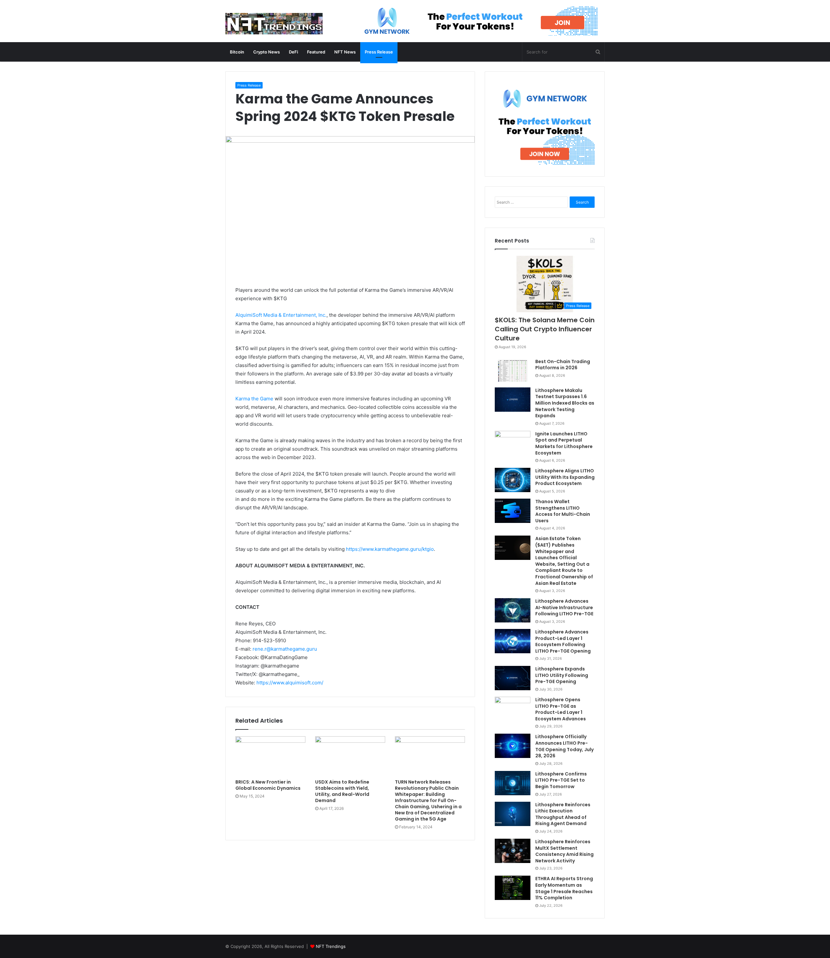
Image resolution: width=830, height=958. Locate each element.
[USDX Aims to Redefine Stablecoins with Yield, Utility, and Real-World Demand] (350, 756)
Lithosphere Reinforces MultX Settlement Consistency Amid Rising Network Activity (564, 851)
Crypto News (266, 51)
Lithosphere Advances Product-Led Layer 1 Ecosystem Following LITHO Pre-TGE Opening (563, 641)
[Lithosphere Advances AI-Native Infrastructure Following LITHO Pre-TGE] (512, 610)
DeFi (293, 51)
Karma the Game (254, 399)
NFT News (345, 51)
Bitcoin (237, 51)
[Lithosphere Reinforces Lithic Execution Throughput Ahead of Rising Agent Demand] (512, 814)
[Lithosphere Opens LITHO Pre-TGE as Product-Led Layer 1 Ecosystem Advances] (512, 709)
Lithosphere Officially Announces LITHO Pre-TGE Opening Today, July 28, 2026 (564, 746)
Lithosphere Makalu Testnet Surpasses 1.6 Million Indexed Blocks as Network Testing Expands (564, 403)
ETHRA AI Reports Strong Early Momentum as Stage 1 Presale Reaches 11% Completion (564, 888)
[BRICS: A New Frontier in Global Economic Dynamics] (270, 756)
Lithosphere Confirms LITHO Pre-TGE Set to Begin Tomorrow (561, 780)
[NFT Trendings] (274, 24)
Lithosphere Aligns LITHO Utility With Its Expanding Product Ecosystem (565, 477)
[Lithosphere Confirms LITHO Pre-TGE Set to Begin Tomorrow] (512, 783)
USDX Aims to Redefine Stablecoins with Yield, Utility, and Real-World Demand (342, 791)
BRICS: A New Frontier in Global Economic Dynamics (268, 785)
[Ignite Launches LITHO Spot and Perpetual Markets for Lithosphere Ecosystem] (512, 443)
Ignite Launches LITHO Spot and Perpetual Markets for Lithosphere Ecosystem (564, 443)
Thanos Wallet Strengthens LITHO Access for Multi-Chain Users (562, 511)
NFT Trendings (331, 946)
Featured (316, 51)
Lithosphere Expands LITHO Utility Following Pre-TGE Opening (561, 675)
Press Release (379, 51)
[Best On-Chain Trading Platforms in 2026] (512, 371)
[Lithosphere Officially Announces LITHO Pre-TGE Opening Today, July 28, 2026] (512, 746)
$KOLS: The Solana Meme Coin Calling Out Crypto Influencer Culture (545, 329)
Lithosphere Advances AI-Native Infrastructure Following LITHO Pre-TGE (564, 607)
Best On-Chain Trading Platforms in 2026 (562, 364)
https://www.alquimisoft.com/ (289, 683)
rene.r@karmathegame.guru (285, 649)
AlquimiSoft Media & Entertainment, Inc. (280, 315)
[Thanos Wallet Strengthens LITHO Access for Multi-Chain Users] (512, 511)
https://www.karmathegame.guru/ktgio (390, 549)
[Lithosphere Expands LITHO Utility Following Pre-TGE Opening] (512, 678)
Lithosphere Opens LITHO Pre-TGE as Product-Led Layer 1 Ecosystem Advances (560, 709)
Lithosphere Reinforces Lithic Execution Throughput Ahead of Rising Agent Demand (562, 814)
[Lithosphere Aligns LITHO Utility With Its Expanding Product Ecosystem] (512, 480)
